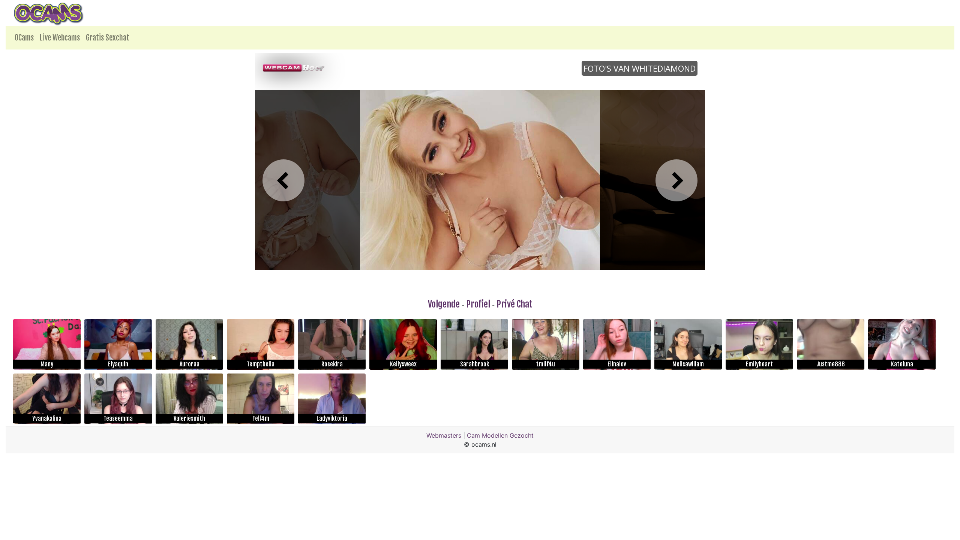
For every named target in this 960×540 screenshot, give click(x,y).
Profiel (478, 304)
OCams (24, 37)
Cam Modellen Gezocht (500, 435)
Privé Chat (514, 304)
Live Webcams (60, 37)
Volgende (444, 304)
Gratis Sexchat (107, 37)
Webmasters (443, 435)
